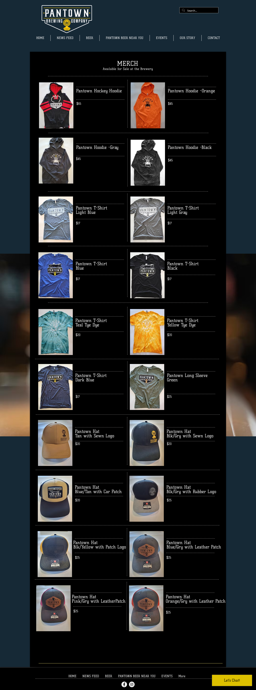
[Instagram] (132, 684)
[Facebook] (124, 684)
